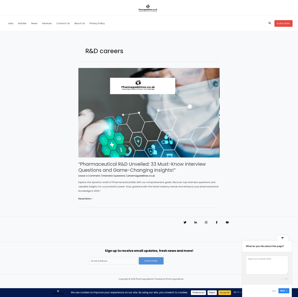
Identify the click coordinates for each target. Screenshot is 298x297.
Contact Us (63, 23)
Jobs (10, 23)
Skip (274, 290)
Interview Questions (113, 175)
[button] (270, 23)
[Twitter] (185, 222)
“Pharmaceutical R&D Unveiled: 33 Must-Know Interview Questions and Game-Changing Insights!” (142, 167)
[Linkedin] (195, 222)
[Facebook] (216, 222)
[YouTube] (227, 222)
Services (47, 23)
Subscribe (151, 260)
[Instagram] (206, 222)
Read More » (85, 199)
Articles (22, 23)
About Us (79, 23)
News (34, 23)
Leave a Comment (89, 175)
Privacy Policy (97, 23)
